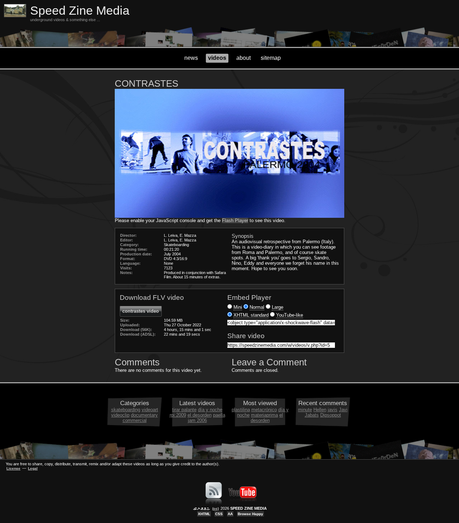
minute (305, 409)
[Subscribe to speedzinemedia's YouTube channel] (242, 503)
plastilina (241, 409)
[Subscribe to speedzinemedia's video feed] (214, 503)
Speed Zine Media (79, 10)
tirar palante (184, 409)
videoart (150, 409)
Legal (33, 468)
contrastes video (140, 311)
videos (217, 58)
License (13, 468)
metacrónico (264, 409)
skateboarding (125, 409)
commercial (135, 420)
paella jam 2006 (206, 417)
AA (230, 514)
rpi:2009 (178, 415)
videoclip (120, 415)
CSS (219, 514)
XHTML (204, 514)
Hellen (319, 409)
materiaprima (264, 415)
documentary (144, 415)
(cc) (215, 508)
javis (332, 409)
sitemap (271, 58)
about (243, 58)
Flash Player (235, 220)
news (191, 58)
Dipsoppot (330, 415)
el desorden (200, 415)
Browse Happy (250, 514)
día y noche (210, 409)
